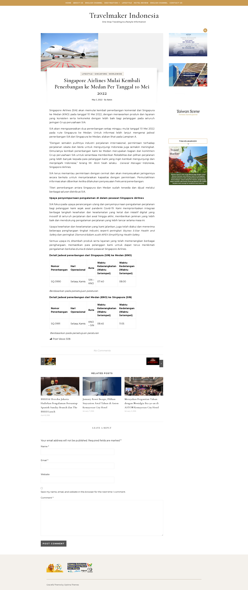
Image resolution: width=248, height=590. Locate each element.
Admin (109, 100)
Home (68, 3)
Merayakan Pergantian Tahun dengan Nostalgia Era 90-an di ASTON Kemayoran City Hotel (142, 403)
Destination (111, 3)
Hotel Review (141, 3)
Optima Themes (71, 585)
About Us (78, 3)
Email (44, 460)
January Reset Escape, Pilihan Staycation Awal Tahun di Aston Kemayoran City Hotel (101, 403)
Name (45, 446)
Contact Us (176, 3)
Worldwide (115, 74)
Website (45, 474)
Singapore (101, 74)
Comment (47, 497)
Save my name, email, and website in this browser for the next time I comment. (83, 491)
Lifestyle (127, 3)
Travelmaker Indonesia (124, 15)
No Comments (102, 350)
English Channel (93, 3)
